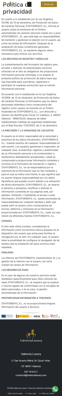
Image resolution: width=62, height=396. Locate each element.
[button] (29, 4)
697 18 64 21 (31, 371)
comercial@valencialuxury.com (31, 375)
